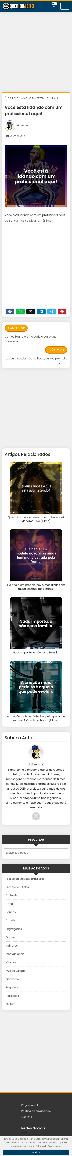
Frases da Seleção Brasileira (25, 879)
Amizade (11, 895)
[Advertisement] (36, 53)
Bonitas (11, 912)
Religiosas (12, 996)
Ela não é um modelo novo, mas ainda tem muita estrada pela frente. (36, 587)
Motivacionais (15, 954)
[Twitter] (30, 311)
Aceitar (36, 1152)
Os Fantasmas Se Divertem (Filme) (31, 98)
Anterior (17, 328)
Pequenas (12, 987)
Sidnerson (23, 125)
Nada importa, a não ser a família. (36, 652)
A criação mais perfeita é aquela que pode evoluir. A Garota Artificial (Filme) (36, 718)
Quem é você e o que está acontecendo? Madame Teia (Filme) (36, 519)
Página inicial (29, 1105)
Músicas (11, 962)
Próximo (55, 350)
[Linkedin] (41, 311)
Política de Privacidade (36, 1111)
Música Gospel (16, 971)
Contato (26, 1117)
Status (10, 1004)
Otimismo (12, 979)
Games (11, 937)
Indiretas (12, 946)
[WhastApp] (20, 311)
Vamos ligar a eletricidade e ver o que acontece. (30, 339)
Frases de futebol (18, 887)
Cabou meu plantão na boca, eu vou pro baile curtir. (36, 361)
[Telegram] (51, 311)
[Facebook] (10, 311)
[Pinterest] (62, 311)
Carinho (11, 920)
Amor (9, 904)
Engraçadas (14, 929)
